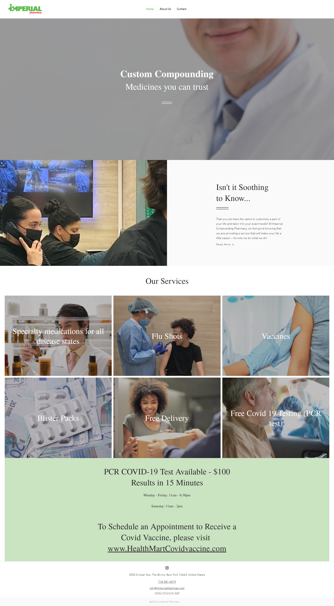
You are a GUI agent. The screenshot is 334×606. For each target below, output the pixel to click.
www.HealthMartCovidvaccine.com (167, 547)
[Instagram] (167, 568)
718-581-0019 (167, 582)
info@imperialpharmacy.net (167, 588)
